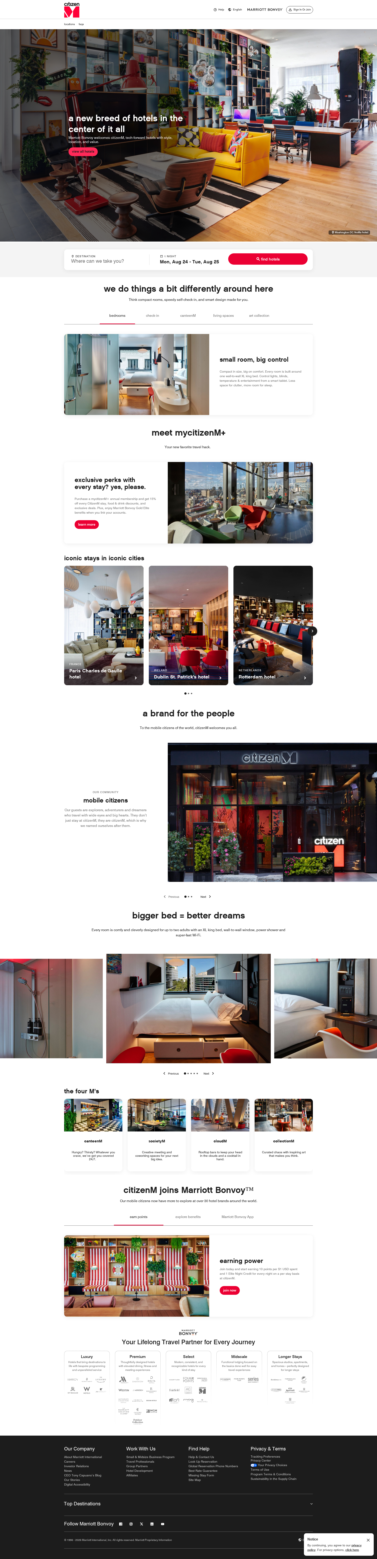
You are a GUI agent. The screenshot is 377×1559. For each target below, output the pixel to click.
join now (229, 1290)
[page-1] (185, 693)
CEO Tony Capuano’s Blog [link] (82, 1475)
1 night (170, 256)
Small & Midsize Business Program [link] (150, 1457)
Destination (85, 256)
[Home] (71, 10)
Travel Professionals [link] (140, 1461)
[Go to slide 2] (188, 896)
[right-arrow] (209, 1073)
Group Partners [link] (137, 1466)
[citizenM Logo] (265, 9)
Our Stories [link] (72, 1480)
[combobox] (106, 259)
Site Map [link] (194, 1480)
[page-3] (191, 693)
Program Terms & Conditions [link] (271, 1474)
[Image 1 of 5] (185, 1073)
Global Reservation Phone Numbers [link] (213, 1466)
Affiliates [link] (132, 1475)
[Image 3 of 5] (191, 1073)
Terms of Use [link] (260, 1469)
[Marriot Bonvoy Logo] (188, 1332)
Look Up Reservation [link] (202, 1461)
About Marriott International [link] (83, 1457)
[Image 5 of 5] (197, 1073)
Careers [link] (69, 1461)
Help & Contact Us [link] (201, 1457)
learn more (86, 524)
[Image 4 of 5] (194, 1073)
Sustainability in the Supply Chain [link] (273, 1479)
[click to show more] (312, 631)
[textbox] (106, 261)
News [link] (68, 1470)
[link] (269, 1465)
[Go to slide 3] (191, 896)
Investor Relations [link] (76, 1466)
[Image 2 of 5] (188, 1073)
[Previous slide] (171, 896)
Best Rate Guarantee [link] (203, 1470)
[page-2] (188, 693)
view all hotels (83, 151)
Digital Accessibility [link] (77, 1484)
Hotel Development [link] (139, 1470)
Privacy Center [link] (261, 1460)
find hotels (270, 259)
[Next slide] (206, 896)
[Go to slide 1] (185, 896)
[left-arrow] (170, 1073)
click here (352, 1550)
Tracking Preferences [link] (265, 1456)
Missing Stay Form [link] (201, 1475)
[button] (235, 9)
